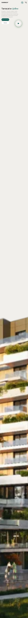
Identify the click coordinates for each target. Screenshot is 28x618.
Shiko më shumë (5, 19)
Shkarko (5, 22)
